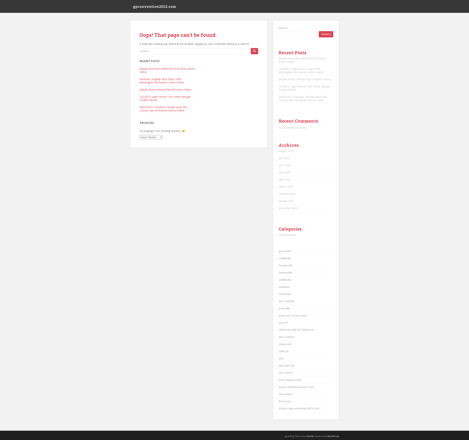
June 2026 (284, 165)
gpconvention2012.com (154, 6)
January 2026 (286, 201)
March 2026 (286, 186)
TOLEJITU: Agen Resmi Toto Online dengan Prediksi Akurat (165, 98)
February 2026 (287, 194)
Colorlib (309, 436)
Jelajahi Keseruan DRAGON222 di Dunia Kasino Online (167, 70)
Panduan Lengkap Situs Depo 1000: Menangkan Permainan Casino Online (161, 80)
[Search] (254, 51)
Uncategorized (287, 235)
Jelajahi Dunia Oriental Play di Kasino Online (165, 89)
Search (283, 28)
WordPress (333, 436)
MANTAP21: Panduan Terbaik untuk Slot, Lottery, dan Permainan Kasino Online (163, 108)
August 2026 (286, 151)
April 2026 (284, 179)
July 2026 (284, 158)
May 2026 (284, 172)
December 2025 (288, 208)
